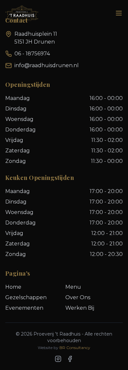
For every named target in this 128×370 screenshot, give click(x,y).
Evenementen (24, 308)
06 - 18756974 (32, 53)
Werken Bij (79, 308)
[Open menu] (118, 13)
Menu (73, 287)
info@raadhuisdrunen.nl (46, 65)
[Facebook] (70, 359)
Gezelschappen (26, 297)
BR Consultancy (74, 347)
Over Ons (77, 297)
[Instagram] (58, 359)
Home (13, 287)
